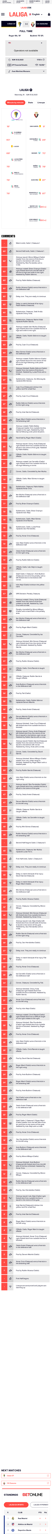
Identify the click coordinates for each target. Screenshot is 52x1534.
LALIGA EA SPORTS (16, 1505)
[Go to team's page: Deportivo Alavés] (13, 1530)
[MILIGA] (48, 14)
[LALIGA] (18, 14)
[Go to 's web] (33, 1495)
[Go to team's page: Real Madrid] (13, 1518)
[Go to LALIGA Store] (26, 8)
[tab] (16, 1504)
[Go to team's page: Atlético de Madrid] (13, 1524)
